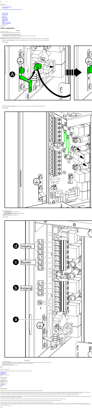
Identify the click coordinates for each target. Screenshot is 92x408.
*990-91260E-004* (3, 384)
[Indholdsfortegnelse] (0, 10)
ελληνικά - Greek (5, 24)
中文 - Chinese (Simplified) (6, 22)
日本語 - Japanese (5, 17)
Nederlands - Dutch (5, 20)
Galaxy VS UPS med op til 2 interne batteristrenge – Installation (10, 9)
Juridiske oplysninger (3, 373)
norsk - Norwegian (5, 19)
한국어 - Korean (4, 14)
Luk (1, 385)
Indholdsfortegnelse (5, 7)
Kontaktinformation (3, 372)
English (3, 21)
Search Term (2, 4)
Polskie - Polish (4, 18)
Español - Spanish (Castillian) (6, 23)
